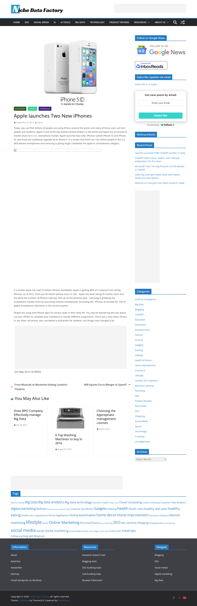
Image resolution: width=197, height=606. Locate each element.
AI (55, 22)
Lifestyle (139, 375)
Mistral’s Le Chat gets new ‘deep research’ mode (159, 182)
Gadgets (32, 109)
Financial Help (64, 509)
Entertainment (142, 329)
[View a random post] (182, 22)
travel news (115, 530)
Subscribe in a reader (146, 84)
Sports (138, 426)
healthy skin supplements (34, 515)
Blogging (139, 309)
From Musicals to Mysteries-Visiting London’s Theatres (40, 387)
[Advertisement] (150, 8)
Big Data (80, 22)
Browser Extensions (92, 580)
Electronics (20, 109)
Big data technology (78, 502)
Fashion (139, 334)
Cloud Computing (130, 502)
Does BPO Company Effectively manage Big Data (28, 415)
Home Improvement (145, 365)
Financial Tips (78, 508)
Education (140, 319)
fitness (89, 509)
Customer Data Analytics (173, 502)
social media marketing (52, 531)
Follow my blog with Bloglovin (28, 536)
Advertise (15, 561)
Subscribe (160, 115)
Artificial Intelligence (145, 299)
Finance (139, 339)
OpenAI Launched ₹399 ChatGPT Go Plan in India (160, 152)
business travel (100, 502)
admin (40, 122)
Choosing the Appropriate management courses (106, 417)
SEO (27, 22)
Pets (137, 395)
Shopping (140, 416)
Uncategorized (142, 441)
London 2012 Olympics (146, 380)
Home (16, 22)
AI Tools (65, 22)
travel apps (104, 531)
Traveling (140, 436)
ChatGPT (139, 314)
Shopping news (156, 523)
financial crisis (52, 509)
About (14, 555)
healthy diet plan (155, 509)
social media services (78, 531)
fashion (41, 509)
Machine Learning (144, 385)
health (122, 508)
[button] (148, 22)
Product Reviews (119, 22)
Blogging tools (89, 561)
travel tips (129, 531)
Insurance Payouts (158, 515)
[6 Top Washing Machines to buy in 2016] (70, 408)
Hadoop (139, 355)
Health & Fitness (143, 360)
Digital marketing (163, 573)
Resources (140, 22)
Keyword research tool (93, 555)
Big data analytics (51, 502)
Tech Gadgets (94, 531)
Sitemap (15, 573)
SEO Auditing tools (91, 567)
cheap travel (114, 502)
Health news (136, 509)
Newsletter (16, 567)
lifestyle (34, 522)
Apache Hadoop (17, 502)
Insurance (140, 370)
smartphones (169, 523)
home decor (106, 515)
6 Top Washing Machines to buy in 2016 (68, 439)
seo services (129, 523)
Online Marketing (64, 522)
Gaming (139, 350)
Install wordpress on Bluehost (26, 580)
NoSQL (45, 523)
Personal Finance (90, 523)
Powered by (153, 125)
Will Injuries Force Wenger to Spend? (105, 384)
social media (23, 530)
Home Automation (82, 515)
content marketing (151, 502)
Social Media (41, 22)
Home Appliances (58, 515)
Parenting (140, 390)
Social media (161, 567)
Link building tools (91, 573)
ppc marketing (107, 523)
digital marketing (23, 508)
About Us (160, 22)
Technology (97, 22)
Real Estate (140, 406)
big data (159, 580)
